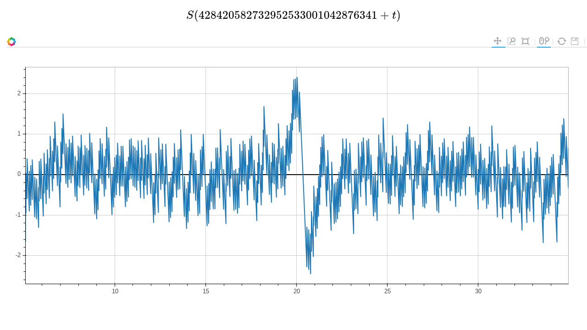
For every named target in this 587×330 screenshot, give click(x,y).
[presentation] (293, 15)
